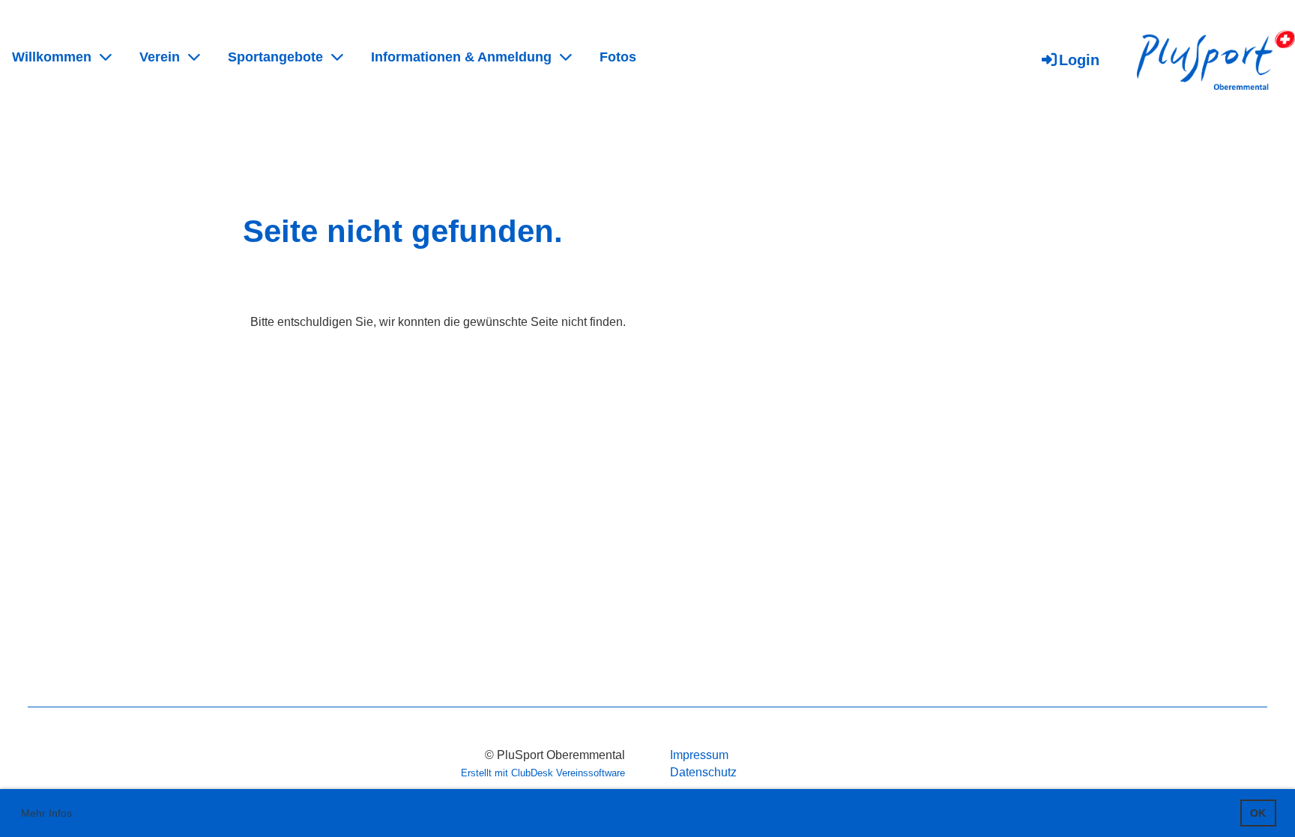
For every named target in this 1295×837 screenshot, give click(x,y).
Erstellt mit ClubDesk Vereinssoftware (543, 773)
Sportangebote (275, 56)
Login (1079, 60)
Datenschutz (703, 772)
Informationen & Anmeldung (461, 56)
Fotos (618, 56)
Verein (159, 56)
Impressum (699, 755)
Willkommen (51, 56)
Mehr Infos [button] (46, 813)
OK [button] (1258, 813)
